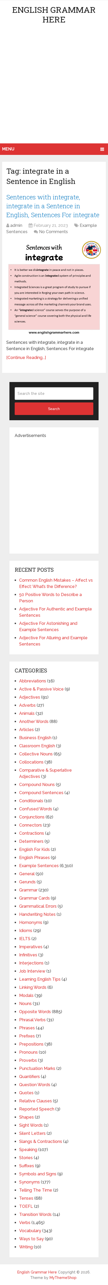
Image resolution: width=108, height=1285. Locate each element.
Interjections (31, 963)
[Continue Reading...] (26, 357)
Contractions (31, 833)
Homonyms (30, 922)
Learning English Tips (40, 979)
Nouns (25, 1003)
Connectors (30, 825)
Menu (8, 149)
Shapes (26, 1117)
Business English (35, 737)
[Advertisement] (54, 87)
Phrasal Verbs (32, 1019)
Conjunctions (32, 817)
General (27, 873)
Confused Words (35, 808)
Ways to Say (31, 1238)
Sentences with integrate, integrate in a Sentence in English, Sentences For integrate (52, 206)
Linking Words (32, 987)
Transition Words (35, 1214)
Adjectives (29, 697)
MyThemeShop (63, 1278)
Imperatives (30, 946)
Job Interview (32, 971)
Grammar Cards (34, 898)
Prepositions (31, 1044)
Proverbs (28, 1060)
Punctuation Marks (37, 1068)
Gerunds (27, 881)
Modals (26, 995)
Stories (26, 1157)
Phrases (27, 1027)
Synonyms (29, 1182)
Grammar (28, 890)
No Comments (53, 231)
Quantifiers (29, 1076)
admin (16, 225)
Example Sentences (39, 865)
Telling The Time (35, 1190)
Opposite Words (35, 1011)
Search (54, 409)
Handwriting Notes (37, 914)
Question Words (34, 1084)
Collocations (31, 762)
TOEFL (26, 1206)
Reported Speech (36, 1109)
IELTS (24, 938)
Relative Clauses (35, 1100)
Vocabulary (30, 1230)
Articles (26, 729)
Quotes (26, 1092)
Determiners (31, 841)
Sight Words (31, 1125)
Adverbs (27, 705)
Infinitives (28, 954)
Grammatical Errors (38, 906)
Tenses (26, 1198)
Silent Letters (32, 1133)
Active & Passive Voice (41, 689)
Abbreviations (32, 680)
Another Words (33, 721)
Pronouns (28, 1052)
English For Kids (34, 849)
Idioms (25, 930)
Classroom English (37, 745)
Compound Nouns (37, 784)
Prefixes (27, 1036)
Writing (26, 1246)
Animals (27, 713)
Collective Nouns (36, 753)
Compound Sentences (41, 792)
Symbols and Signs (37, 1173)
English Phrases (34, 857)
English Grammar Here (54, 14)
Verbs (24, 1222)
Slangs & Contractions (40, 1141)
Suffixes (26, 1165)
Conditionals (31, 800)
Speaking (28, 1149)
